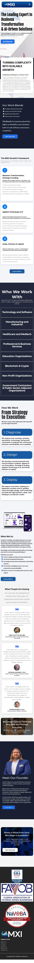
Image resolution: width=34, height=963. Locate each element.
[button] (29, 4)
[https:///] (17, 934)
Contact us (4, 950)
